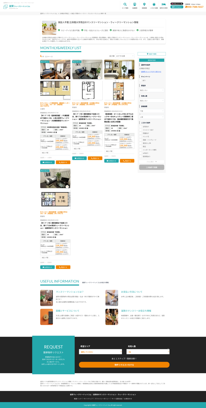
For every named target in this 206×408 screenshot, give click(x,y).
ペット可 (146, 136)
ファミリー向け (148, 130)
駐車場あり (146, 156)
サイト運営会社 (117, 398)
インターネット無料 (149, 150)
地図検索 (144, 8)
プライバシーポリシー (102, 398)
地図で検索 (152, 54)
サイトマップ (88, 398)
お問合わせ (48, 162)
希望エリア (85, 346)
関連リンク (78, 398)
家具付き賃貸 (163, 8)
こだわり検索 (154, 8)
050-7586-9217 (195, 6)
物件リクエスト (177, 7)
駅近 (144, 146)
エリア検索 (125, 8)
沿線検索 (134, 8)
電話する (64, 162)
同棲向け (146, 133)
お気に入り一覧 (177, 4)
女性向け (146, 126)
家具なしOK (147, 143)
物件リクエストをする (124, 364)
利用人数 (132, 346)
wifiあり (145, 153)
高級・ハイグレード (149, 140)
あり (144, 80)
